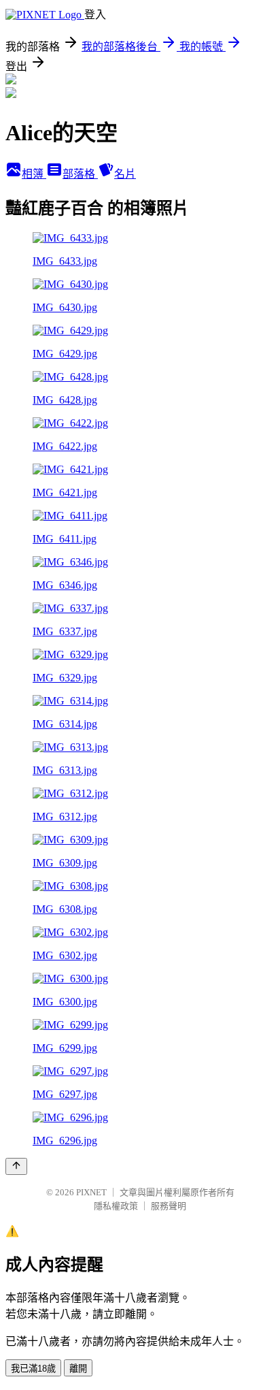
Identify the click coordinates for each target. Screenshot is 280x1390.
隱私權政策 (116, 1206)
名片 (125, 174)
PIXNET (91, 1192)
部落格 (80, 174)
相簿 (34, 174)
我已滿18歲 (33, 1368)
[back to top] (16, 1166)
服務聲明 (168, 1206)
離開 (78, 1368)
